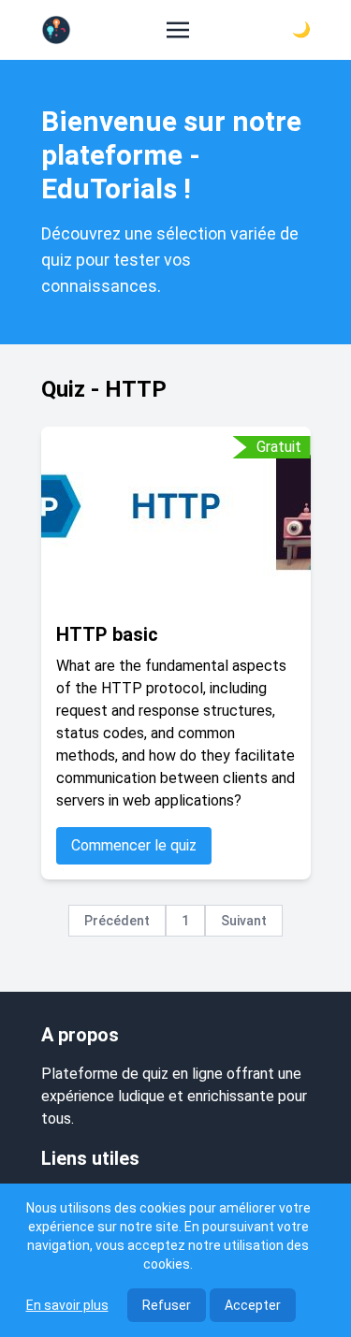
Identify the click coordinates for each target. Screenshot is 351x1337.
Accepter (253, 1305)
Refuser (166, 1305)
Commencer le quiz (134, 845)
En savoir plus (67, 1305)
